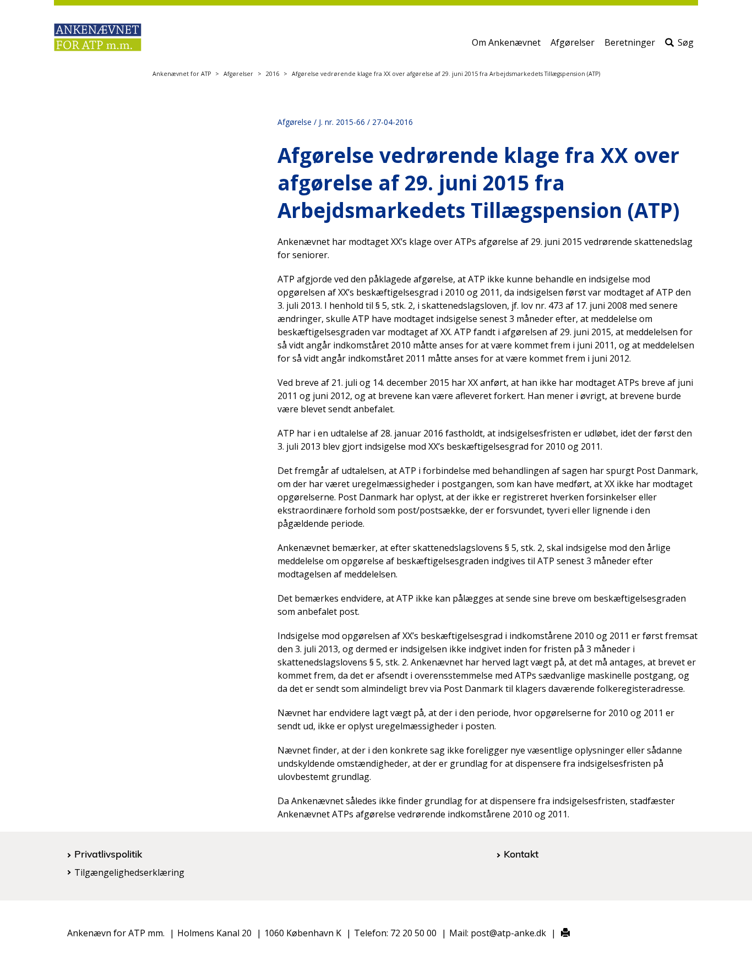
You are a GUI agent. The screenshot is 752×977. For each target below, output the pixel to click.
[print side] (559, 933)
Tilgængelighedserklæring (129, 872)
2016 (272, 74)
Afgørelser (573, 42)
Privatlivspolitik (108, 854)
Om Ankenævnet (506, 42)
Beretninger (629, 42)
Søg (686, 42)
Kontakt (521, 854)
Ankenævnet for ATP (181, 74)
